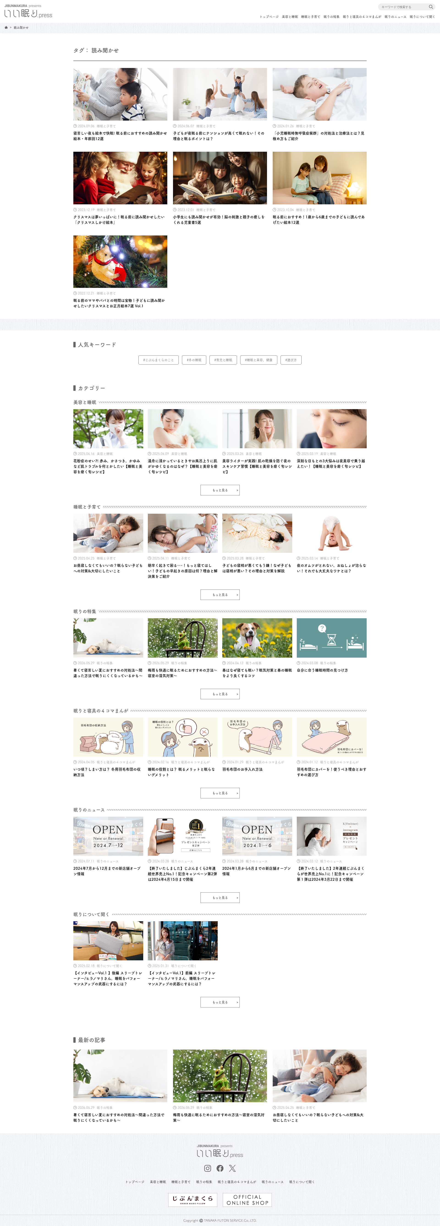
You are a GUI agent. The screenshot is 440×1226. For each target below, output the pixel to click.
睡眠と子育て (310, 16)
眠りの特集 (332, 16)
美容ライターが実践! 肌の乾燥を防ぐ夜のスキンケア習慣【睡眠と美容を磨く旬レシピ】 (257, 466)
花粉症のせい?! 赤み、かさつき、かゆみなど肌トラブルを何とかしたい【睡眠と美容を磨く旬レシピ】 (107, 466)
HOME (6, 27)
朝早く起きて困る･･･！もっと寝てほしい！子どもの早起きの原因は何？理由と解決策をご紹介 (182, 571)
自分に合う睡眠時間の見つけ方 (322, 670)
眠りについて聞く (422, 16)
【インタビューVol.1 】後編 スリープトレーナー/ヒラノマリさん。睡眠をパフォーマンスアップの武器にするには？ (107, 978)
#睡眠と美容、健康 (258, 360)
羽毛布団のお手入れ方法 (242, 769)
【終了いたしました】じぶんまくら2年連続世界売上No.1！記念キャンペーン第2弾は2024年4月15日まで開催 (182, 874)
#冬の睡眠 (194, 360)
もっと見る (220, 490)
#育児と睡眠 (223, 360)
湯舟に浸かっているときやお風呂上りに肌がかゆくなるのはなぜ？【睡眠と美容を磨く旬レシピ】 (182, 466)
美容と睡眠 (290, 16)
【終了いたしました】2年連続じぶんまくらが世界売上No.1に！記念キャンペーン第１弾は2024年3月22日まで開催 (331, 874)
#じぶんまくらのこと (158, 360)
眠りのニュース (396, 16)
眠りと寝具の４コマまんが (362, 16)
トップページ (269, 16)
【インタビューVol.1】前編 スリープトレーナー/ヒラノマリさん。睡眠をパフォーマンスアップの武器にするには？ (181, 978)
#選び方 (291, 360)
